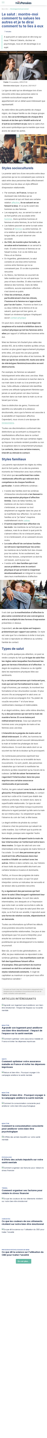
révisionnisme (8, 423)
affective (15, 202)
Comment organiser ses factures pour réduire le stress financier (22, 1192)
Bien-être (5, 9)
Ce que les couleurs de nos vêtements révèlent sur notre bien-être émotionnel (23, 1222)
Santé (4, 1059)
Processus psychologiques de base (15, 1250)
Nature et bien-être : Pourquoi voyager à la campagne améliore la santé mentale (23, 1096)
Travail (5, 1188)
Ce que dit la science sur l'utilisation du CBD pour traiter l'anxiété (23, 1253)
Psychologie (7, 1157)
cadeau (26, 520)
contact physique (18, 318)
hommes (8, 219)
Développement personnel (19, 9)
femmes (18, 229)
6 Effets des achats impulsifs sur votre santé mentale (22, 1161)
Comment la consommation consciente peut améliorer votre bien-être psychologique (22, 1129)
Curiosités (6, 1219)
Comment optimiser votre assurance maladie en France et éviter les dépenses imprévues (23, 1064)
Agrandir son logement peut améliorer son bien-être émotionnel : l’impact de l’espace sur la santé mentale (22, 1030)
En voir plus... (23, 1261)
